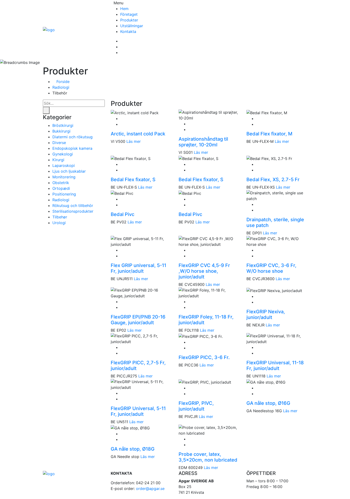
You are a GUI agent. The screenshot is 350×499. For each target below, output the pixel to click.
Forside (62, 81)
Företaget (129, 14)
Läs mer (133, 141)
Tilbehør (59, 217)
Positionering (64, 194)
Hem (124, 8)
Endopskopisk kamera (72, 148)
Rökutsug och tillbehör (72, 205)
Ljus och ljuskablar (69, 171)
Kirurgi (58, 159)
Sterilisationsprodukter (72, 211)
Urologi (59, 222)
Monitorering (63, 177)
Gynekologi (62, 154)
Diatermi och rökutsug (72, 136)
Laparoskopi (63, 165)
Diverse (59, 142)
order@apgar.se (150, 488)
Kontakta (128, 31)
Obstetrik (60, 182)
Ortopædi (61, 188)
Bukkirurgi (61, 131)
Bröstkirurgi (62, 125)
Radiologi (60, 87)
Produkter (129, 20)
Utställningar (131, 25)
